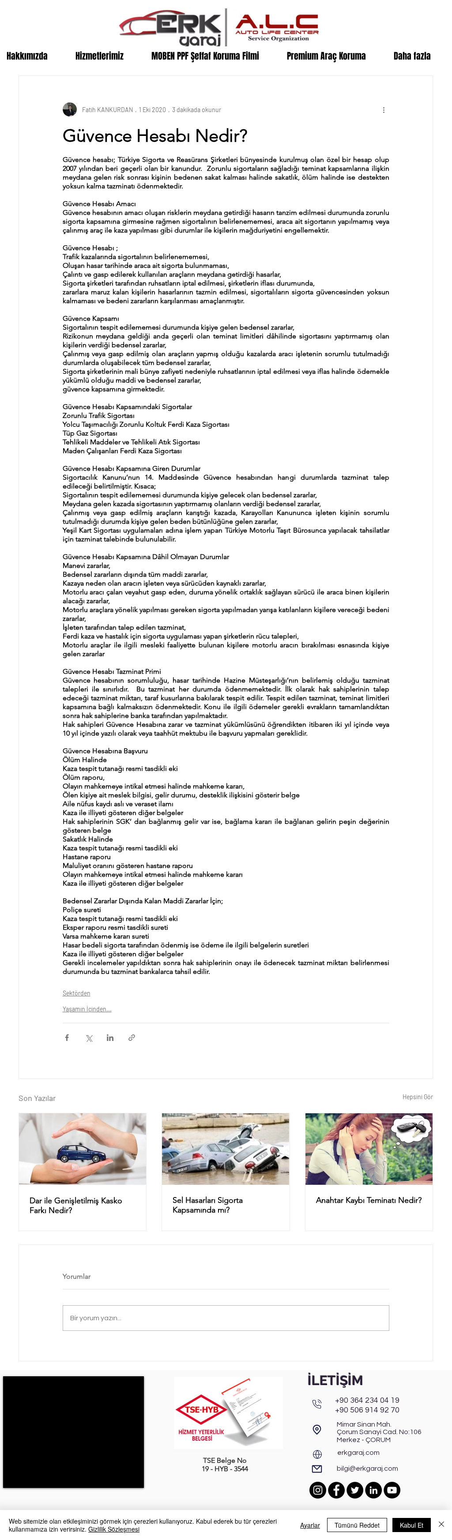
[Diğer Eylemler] (384, 109)
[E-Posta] (317, 1469)
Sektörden (76, 993)
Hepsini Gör (418, 1097)
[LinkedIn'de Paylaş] (110, 1037)
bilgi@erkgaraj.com (367, 1468)
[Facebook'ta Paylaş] (67, 1037)
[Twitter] (355, 1490)
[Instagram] (317, 1490)
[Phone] (317, 1404)
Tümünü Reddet (357, 1525)
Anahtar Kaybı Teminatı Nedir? (369, 1200)
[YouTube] (392, 1490)
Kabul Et (411, 1525)
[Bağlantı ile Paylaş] (132, 1037)
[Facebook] (336, 1490)
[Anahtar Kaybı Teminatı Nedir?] (369, 1149)
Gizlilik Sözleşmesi (113, 1529)
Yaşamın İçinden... (87, 1009)
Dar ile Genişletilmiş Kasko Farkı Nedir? (76, 1205)
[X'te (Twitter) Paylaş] (88, 1037)
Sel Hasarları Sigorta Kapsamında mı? (208, 1205)
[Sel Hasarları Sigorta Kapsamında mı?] (225, 1149)
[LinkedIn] (373, 1490)
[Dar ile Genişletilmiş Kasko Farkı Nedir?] (82, 1149)
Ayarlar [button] (310, 1525)
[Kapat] (441, 1525)
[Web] (317, 1454)
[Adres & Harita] (317, 1430)
